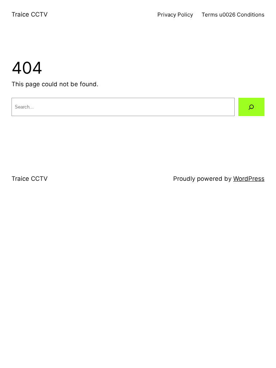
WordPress (248, 178)
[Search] (251, 107)
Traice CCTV (30, 14)
